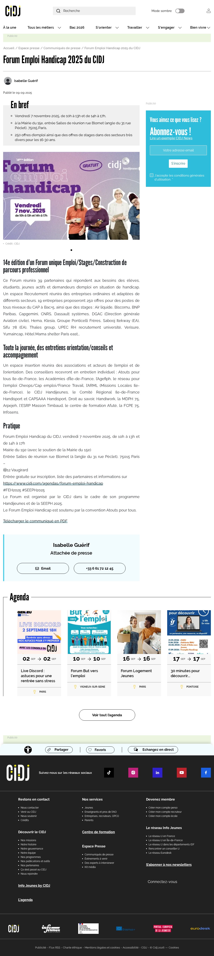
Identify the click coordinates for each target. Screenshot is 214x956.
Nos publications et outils (35, 861)
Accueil (8, 48)
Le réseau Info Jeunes (164, 828)
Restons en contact (34, 799)
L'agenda (25, 900)
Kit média (90, 867)
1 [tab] (71, 250)
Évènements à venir (96, 858)
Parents (89, 820)
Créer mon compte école (163, 816)
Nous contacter (30, 807)
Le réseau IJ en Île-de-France (166, 840)
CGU (144, 947)
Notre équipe (28, 852)
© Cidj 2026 (157, 947)
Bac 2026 (77, 27)
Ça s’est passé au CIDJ (33, 869)
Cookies (174, 947)
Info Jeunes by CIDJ (34, 886)
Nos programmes (31, 857)
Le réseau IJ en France (162, 836)
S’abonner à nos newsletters (169, 865)
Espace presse (28, 48)
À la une (9, 27)
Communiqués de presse (61, 48)
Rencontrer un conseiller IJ (164, 848)
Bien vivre (198, 27)
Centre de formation (98, 832)
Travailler (134, 27)
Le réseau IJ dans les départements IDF (171, 844)
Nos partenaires (30, 865)
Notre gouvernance (32, 848)
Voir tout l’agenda (107, 715)
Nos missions (28, 840)
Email (46, 568)
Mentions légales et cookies (102, 947)
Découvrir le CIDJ (32, 832)
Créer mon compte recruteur (165, 811)
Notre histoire (28, 844)
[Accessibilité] (28, 750)
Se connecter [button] (208, 11)
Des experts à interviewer (99, 862)
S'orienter (104, 27)
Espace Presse (94, 846)
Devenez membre (160, 799)
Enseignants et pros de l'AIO (101, 811)
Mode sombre (162, 11)
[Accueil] (20, 10)
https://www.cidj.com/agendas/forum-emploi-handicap (53, 483)
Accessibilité (131, 947)
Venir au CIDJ (28, 811)
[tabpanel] (71, 199)
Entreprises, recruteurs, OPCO (102, 816)
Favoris (100, 750)
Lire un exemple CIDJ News (171, 138)
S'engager (166, 27)
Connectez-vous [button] (162, 881)
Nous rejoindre (29, 873)
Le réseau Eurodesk (160, 852)
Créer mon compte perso (163, 807)
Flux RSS (54, 947)
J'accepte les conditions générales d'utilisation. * (179, 177)
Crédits (25, 820)
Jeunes (89, 807)
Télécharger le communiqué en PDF (35, 521)
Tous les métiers (41, 27)
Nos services (92, 799)
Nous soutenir (29, 816)
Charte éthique (72, 947)
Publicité (40, 947)
